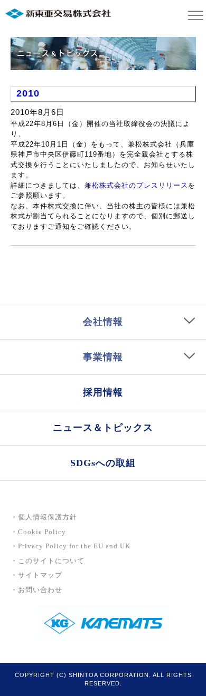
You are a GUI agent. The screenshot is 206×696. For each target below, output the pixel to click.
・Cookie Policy (38, 532)
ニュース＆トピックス (103, 427)
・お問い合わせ (36, 590)
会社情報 (103, 321)
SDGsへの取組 (103, 463)
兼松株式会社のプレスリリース (136, 185)
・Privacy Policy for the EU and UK (70, 546)
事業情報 (103, 357)
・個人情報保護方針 (44, 517)
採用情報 (103, 392)
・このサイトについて (48, 561)
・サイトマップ (36, 575)
